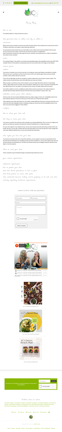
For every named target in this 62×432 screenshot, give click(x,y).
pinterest (29, 412)
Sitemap (53, 428)
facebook (21, 412)
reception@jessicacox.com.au (41, 3)
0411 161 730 (54, 3)
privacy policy (29, 428)
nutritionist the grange (10, 406)
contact (23, 428)
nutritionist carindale (20, 402)
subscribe (18, 428)
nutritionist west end (48, 404)
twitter (14, 412)
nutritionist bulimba (43, 402)
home (9, 428)
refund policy (36, 428)
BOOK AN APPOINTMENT (20, 3)
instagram (44, 412)
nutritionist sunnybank (31, 402)
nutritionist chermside (36, 404)
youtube (37, 412)
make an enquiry (21, 225)
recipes (13, 428)
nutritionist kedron (26, 404)
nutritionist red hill (33, 406)
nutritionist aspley (9, 402)
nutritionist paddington (22, 406)
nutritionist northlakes (14, 404)
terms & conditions (45, 428)
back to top (36, 424)
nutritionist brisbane (44, 406)
